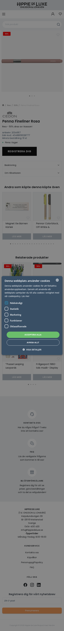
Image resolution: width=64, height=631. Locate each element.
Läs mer (25, 296)
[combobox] (57, 279)
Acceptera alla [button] (33, 334)
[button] (32, 349)
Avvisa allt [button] (33, 342)
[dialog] (32, 315)
